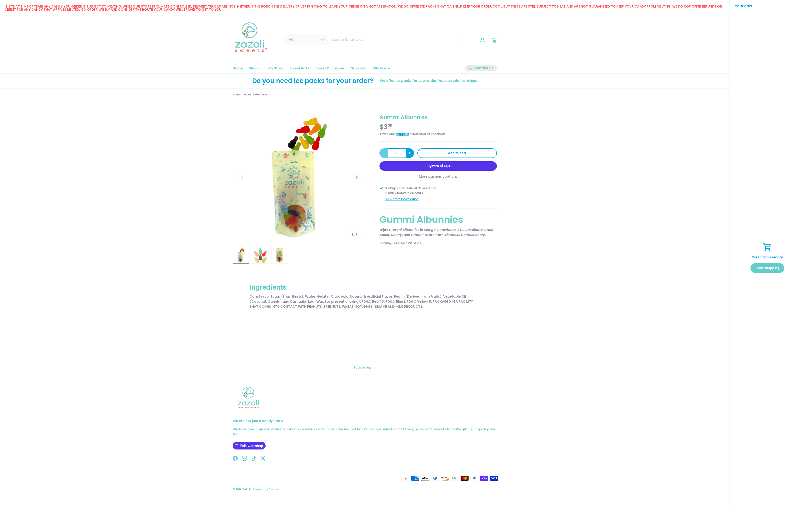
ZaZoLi (247, 489)
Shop (253, 68)
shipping (402, 134)
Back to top (362, 367)
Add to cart (457, 153)
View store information (401, 199)
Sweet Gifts (299, 68)
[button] (494, 40)
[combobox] (373, 39)
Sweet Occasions (330, 68)
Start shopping (767, 268)
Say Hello (358, 68)
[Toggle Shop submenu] (260, 68)
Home (238, 68)
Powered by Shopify (266, 489)
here (473, 80)
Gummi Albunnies (255, 94)
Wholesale (381, 68)
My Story (275, 68)
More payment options (438, 176)
